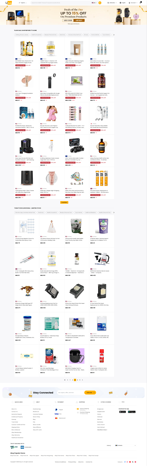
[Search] (99, 2)
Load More (64, 202)
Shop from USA (14, 455)
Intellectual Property (17, 416)
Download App (37, 409)
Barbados (120, 445)
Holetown (99, 416)
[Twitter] (132, 462)
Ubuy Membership (16, 432)
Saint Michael (101, 427)
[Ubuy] (9, 2)
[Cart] (140, 3)
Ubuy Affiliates (37, 427)
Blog (34, 419)
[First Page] (64, 380)
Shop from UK (24, 455)
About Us (14, 409)
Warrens (99, 419)
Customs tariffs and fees (18, 424)
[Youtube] (130, 462)
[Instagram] (127, 462)
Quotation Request (17, 414)
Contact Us (15, 411)
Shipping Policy (16, 427)
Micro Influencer (16, 430)
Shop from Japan (34, 455)
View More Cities (101, 430)
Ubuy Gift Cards (37, 430)
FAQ (34, 422)
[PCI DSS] (14, 447)
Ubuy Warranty (16, 435)
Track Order (15, 422)
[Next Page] (82, 380)
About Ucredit (37, 424)
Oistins (99, 414)
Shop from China (70, 455)
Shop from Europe (93, 455)
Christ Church (101, 424)
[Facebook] (125, 462)
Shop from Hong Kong (47, 455)
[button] (133, 2)
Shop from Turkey (82, 455)
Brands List (36, 411)
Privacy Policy (72, 462)
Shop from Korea (59, 455)
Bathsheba (100, 422)
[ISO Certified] (24, 447)
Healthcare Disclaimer (17, 437)
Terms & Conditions (60, 462)
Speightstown (101, 411)
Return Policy (36, 416)
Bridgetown (100, 409)
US (94, 3)
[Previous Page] (67, 380)
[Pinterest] (135, 462)
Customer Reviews (38, 414)
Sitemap (14, 419)
